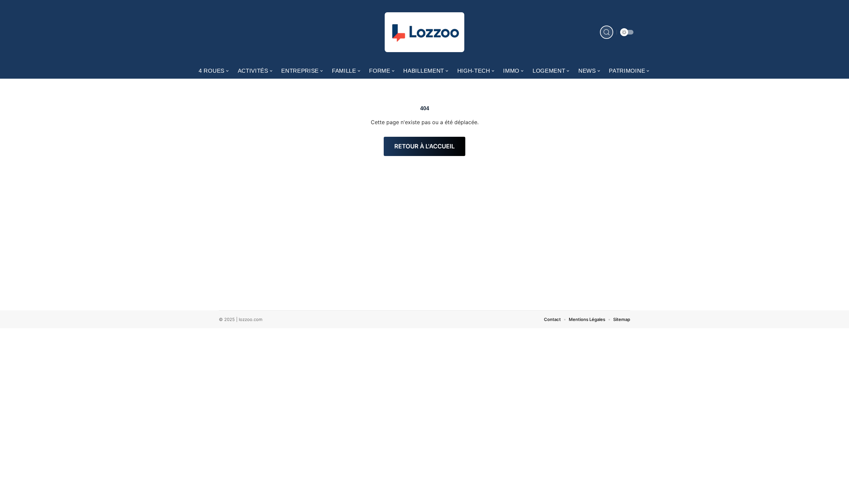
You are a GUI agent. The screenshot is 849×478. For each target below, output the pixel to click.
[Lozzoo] (424, 32)
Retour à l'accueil (424, 146)
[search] (606, 32)
